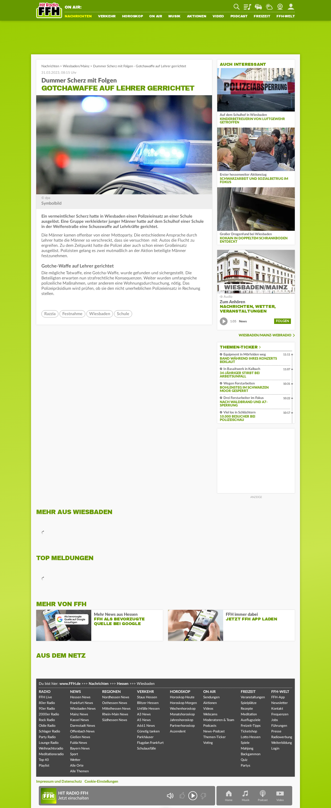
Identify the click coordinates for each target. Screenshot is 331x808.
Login (275, 748)
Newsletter (279, 703)
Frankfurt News (81, 703)
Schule (123, 314)
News (75, 692)
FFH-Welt (285, 16)
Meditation (249, 714)
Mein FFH (291, 5)
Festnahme (72, 314)
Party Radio (47, 737)
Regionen (111, 692)
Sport (74, 754)
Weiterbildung (281, 743)
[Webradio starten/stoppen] (192, 795)
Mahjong (247, 748)
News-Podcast (214, 731)
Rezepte (247, 708)
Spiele (245, 743)
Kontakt (277, 708)
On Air (155, 16)
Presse (276, 731)
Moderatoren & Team (218, 720)
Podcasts (209, 726)
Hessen (123, 684)
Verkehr (107, 16)
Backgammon (250, 754)
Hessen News (80, 697)
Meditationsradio (51, 754)
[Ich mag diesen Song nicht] (202, 795)
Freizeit (262, 16)
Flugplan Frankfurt (150, 743)
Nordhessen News (115, 697)
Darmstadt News (82, 726)
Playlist (247, 5)
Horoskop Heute (182, 697)
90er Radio (47, 708)
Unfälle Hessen (148, 708)
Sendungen (211, 697)
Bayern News (80, 748)
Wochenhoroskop (182, 708)
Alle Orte (77, 765)
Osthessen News (114, 703)
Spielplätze (249, 703)
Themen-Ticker (239, 347)
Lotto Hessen (250, 737)
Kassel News (79, 720)
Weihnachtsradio (51, 748)
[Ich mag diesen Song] (182, 795)
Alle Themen (79, 771)
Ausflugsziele (250, 720)
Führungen (279, 726)
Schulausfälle (146, 748)
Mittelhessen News (116, 708)
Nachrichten (78, 16)
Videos (208, 708)
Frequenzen (279, 714)
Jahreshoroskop (181, 720)
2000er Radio (49, 714)
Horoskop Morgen (183, 703)
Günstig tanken (148, 731)
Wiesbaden (99, 314)
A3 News (144, 714)
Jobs (274, 720)
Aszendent (178, 731)
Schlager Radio (49, 731)
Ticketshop (249, 731)
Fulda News (78, 743)
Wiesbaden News (83, 708)
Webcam (280, 5)
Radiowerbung (281, 737)
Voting (208, 743)
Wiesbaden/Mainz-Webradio (265, 335)
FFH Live (45, 697)
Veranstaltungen (253, 697)
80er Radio (47, 703)
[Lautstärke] (170, 795)
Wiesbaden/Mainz (76, 66)
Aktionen (196, 16)
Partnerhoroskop (182, 726)
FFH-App (278, 697)
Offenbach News (82, 731)
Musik (174, 16)
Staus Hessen (147, 697)
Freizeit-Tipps (251, 726)
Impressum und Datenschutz (59, 781)
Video (218, 16)
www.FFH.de (69, 684)
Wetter (269, 5)
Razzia (50, 314)
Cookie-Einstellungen (101, 781)
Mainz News (79, 714)
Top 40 (44, 760)
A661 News (146, 726)
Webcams (210, 714)
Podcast (238, 16)
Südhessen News (114, 720)
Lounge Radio (48, 743)
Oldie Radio (47, 726)
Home (228, 800)
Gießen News (80, 737)
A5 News (144, 720)
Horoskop (132, 16)
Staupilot (258, 5)
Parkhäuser (145, 737)
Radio (44, 692)
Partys (245, 765)
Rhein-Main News (115, 714)
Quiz (244, 760)
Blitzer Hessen (148, 703)
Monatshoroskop (182, 714)
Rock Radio (47, 720)
